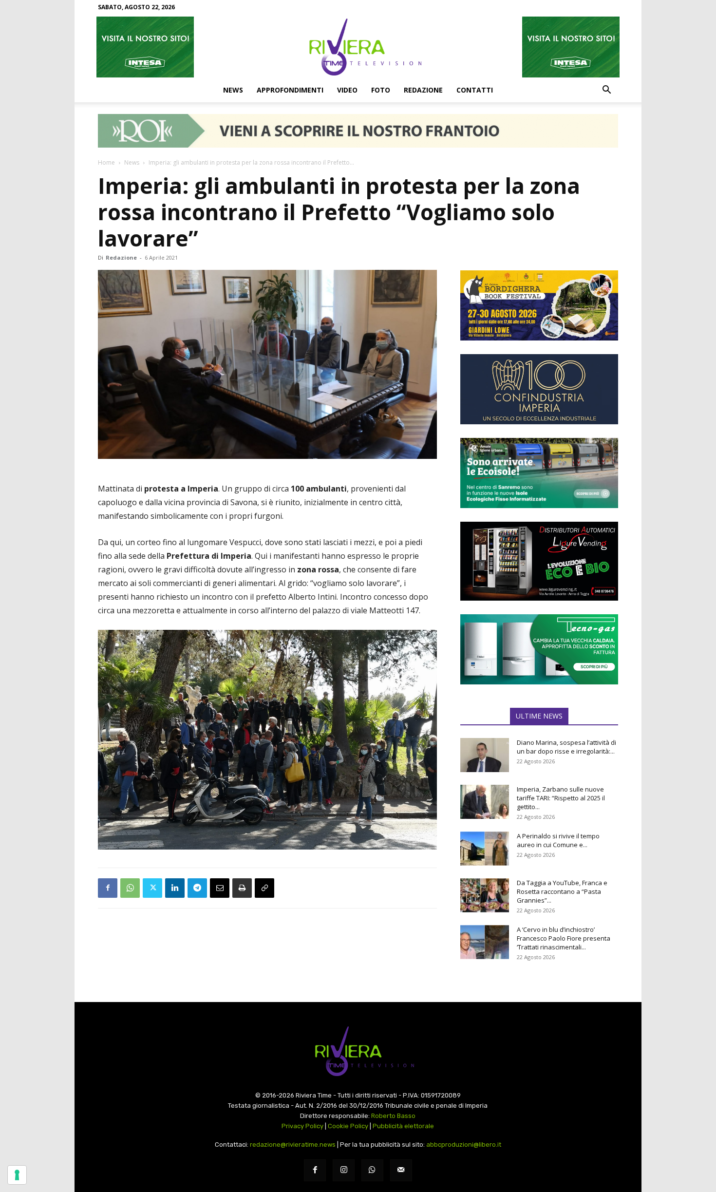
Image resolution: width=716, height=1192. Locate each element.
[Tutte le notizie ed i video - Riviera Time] (358, 1051)
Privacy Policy (302, 1126)
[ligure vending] (539, 561)
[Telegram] (197, 888)
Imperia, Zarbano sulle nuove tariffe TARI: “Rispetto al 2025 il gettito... (561, 798)
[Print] (242, 888)
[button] (606, 90)
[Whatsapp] (372, 1170)
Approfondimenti (290, 90)
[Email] (219, 888)
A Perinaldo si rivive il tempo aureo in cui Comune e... (558, 840)
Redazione (423, 90)
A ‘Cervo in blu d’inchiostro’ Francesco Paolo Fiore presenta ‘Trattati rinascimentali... (563, 938)
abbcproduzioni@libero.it (463, 1144)
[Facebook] (107, 888)
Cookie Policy (348, 1126)
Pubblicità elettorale (403, 1126)
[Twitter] (152, 888)
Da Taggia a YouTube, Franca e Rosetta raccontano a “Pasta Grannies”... (562, 891)
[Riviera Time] (358, 47)
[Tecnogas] (539, 649)
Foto (380, 90)
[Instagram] (344, 1170)
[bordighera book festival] (539, 305)
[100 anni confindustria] (539, 389)
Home (106, 162)
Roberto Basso (393, 1115)
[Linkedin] (175, 888)
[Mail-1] (401, 1170)
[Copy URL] (264, 888)
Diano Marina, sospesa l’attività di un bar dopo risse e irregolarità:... (566, 747)
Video (347, 90)
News (233, 90)
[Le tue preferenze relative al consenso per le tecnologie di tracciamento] (17, 1175)
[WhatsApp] (130, 888)
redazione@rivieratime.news (293, 1144)
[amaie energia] (539, 473)
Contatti (474, 90)
